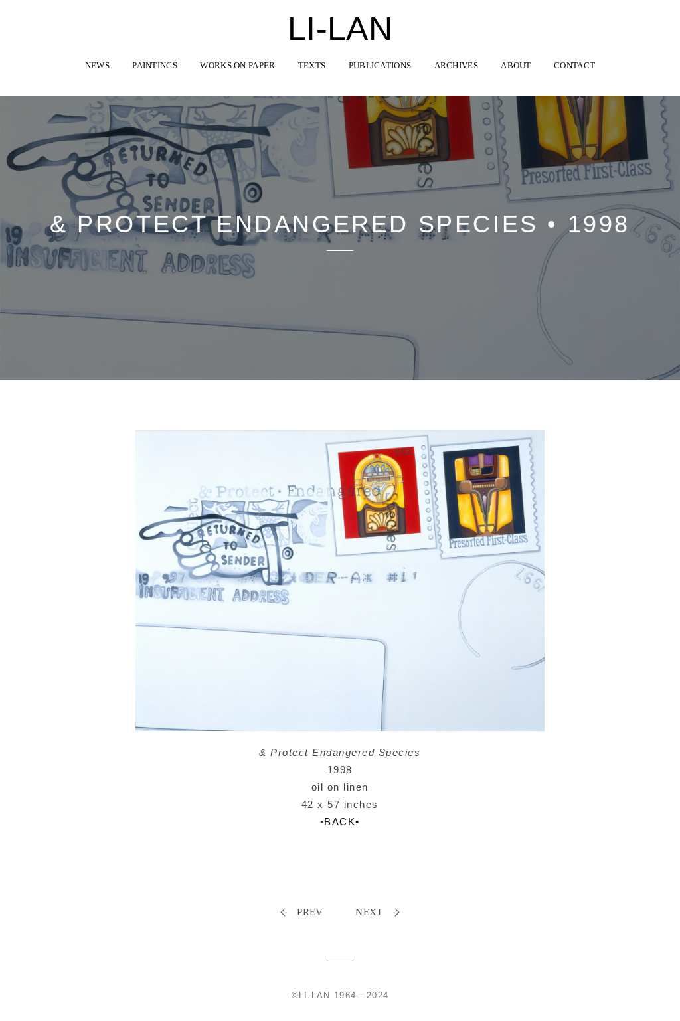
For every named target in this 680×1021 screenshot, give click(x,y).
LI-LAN (340, 28)
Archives (456, 65)
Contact (574, 65)
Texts (312, 65)
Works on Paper (237, 65)
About (516, 65)
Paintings (154, 65)
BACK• (342, 821)
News (97, 65)
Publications (380, 65)
